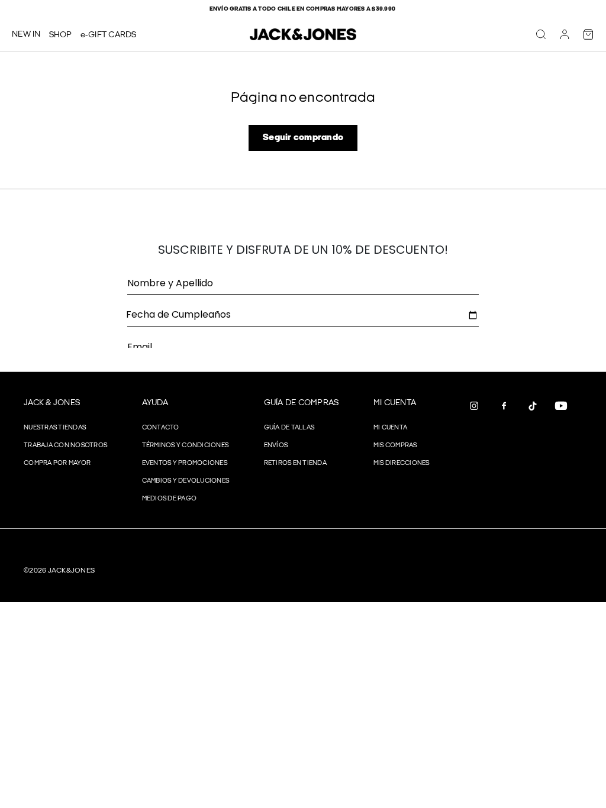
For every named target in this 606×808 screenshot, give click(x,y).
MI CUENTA (394, 402)
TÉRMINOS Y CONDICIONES (185, 445)
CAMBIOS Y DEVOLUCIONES (186, 480)
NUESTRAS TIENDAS (55, 427)
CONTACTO (160, 427)
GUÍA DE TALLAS (289, 427)
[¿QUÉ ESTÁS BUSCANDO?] (541, 34)
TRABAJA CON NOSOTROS (65, 445)
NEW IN (26, 34)
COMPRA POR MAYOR (57, 463)
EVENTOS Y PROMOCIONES (184, 463)
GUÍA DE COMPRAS (301, 402)
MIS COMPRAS (395, 445)
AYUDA (155, 402)
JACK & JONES (52, 402)
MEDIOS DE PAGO (169, 498)
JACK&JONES (71, 570)
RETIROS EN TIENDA (295, 463)
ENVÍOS (276, 445)
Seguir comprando (303, 137)
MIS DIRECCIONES (401, 463)
